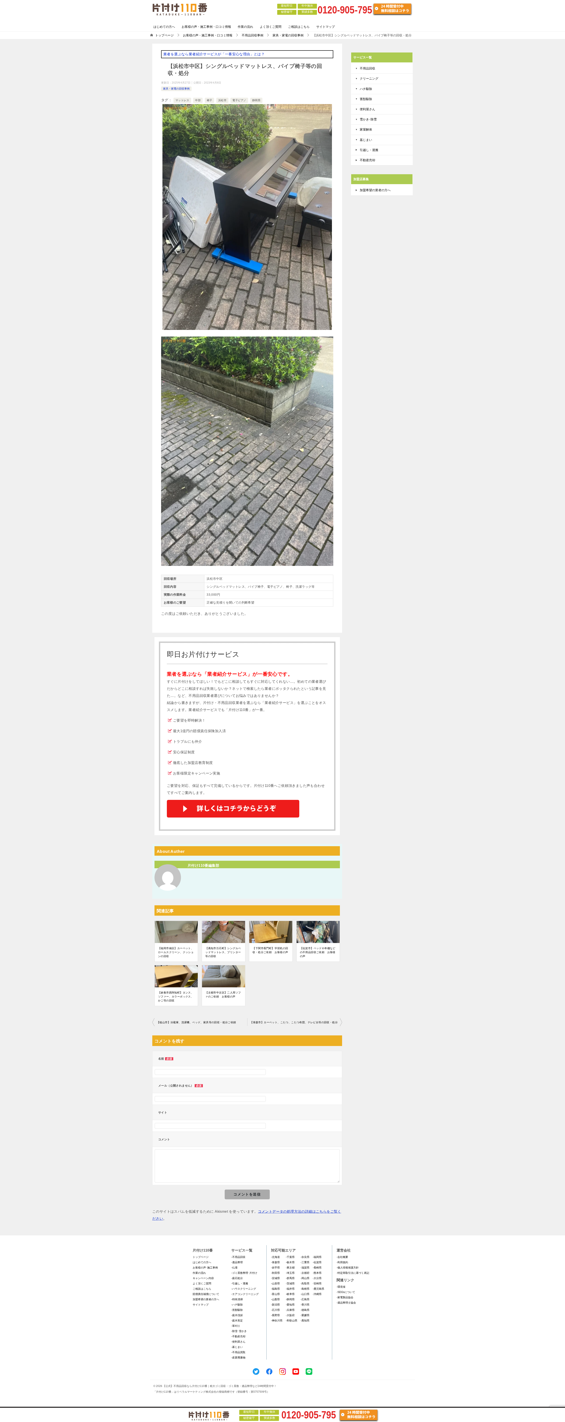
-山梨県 (275, 1299)
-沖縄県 (317, 1294)
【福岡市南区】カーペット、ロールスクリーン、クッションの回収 (176, 952)
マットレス (182, 100)
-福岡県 (317, 1257)
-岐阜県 (290, 1294)
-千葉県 (290, 1257)
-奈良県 (305, 1257)
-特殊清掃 (237, 1299)
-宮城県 (275, 1278)
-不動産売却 (238, 1336)
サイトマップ (325, 26)
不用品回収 (367, 68)
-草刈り (235, 1325)
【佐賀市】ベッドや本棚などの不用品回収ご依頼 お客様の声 (317, 952)
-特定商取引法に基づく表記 (353, 1272)
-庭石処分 (237, 1278)
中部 (198, 100)
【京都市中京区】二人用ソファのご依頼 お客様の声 (223, 994)
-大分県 (317, 1278)
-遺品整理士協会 (346, 1302)
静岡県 (256, 100)
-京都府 (305, 1272)
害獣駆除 (366, 99)
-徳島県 (305, 1310)
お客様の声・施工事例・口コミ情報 (206, 26)
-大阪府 (290, 1315)
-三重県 (305, 1262)
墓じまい (366, 140)
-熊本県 (317, 1272)
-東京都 (290, 1267)
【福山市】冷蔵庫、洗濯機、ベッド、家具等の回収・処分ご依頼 (196, 1022)
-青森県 (275, 1262)
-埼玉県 (290, 1272)
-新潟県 (275, 1304)
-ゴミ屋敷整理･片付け (244, 1272)
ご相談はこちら (299, 26)
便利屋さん (367, 109)
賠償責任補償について (206, 1294)
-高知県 (305, 1320)
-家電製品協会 (345, 1297)
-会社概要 (342, 1257)
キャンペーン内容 (203, 1278)
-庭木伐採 (237, 1315)
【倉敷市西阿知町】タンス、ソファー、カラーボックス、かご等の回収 (176, 996)
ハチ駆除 (366, 89)
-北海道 (275, 1257)
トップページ (201, 1257)
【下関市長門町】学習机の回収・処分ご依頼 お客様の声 (270, 950)
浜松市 (222, 100)
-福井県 (290, 1288)
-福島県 (275, 1288)
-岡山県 (305, 1278)
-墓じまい (237, 1347)
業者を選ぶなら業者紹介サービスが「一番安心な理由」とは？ (214, 54)
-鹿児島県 (318, 1288)
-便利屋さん (238, 1341)
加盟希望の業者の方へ (375, 190)
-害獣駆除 (237, 1310)
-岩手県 (275, 1267)
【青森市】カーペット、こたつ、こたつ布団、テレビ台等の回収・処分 (294, 1022)
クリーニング (369, 78)
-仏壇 (234, 1267)
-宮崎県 (317, 1283)
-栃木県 (290, 1262)
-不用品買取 (238, 1352)
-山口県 (305, 1294)
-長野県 (275, 1315)
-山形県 (275, 1283)
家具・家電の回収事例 (176, 88)
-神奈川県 (276, 1320)
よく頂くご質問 (270, 26)
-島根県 (305, 1288)
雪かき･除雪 (368, 119)
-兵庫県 (290, 1310)
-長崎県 (317, 1267)
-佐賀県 (317, 1262)
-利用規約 (342, 1262)
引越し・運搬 (369, 150)
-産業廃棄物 (238, 1357)
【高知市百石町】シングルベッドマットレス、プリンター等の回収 (223, 952)
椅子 (209, 100)
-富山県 (275, 1294)
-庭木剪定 (237, 1320)
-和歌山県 (291, 1320)
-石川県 (275, 1310)
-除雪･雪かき (239, 1331)
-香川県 (305, 1304)
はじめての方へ (164, 26)
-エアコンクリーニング (245, 1294)
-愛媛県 (305, 1315)
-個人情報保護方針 (348, 1267)
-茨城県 (290, 1283)
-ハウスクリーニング (243, 1288)
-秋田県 (275, 1272)
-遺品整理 (237, 1262)
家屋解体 (366, 129)
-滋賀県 (305, 1267)
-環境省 (341, 1286)
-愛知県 (290, 1304)
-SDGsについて (346, 1292)
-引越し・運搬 (239, 1283)
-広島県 (305, 1299)
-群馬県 (290, 1278)
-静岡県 (290, 1299)
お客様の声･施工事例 (205, 1267)
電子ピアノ (239, 100)
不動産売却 (367, 160)
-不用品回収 (238, 1257)
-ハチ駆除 (237, 1304)
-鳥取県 (305, 1283)
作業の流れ (245, 26)
